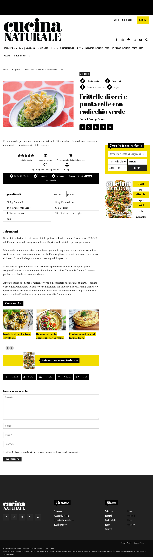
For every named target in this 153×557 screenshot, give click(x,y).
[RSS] (135, 40)
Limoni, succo (16, 213)
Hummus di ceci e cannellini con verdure (50, 335)
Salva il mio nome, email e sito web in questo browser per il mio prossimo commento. (43, 452)
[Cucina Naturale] (33, 42)
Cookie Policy (139, 543)
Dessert (108, 529)
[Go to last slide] (8, 348)
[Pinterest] (128, 40)
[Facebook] (116, 40)
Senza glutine (117, 81)
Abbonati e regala (61, 515)
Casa (107, 48)
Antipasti (109, 511)
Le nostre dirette (22, 55)
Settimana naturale (120, 48)
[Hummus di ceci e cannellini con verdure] (51, 319)
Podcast (7, 55)
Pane (129, 520)
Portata (132, 161)
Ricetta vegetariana (95, 81)
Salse (107, 524)
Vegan (116, 87)
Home (5, 69)
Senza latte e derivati (96, 87)
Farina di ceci (68, 202)
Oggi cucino (9, 48)
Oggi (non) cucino (27, 48)
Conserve (131, 524)
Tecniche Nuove (60, 524)
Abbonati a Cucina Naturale (60, 360)
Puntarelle (18, 202)
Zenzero (64, 207)
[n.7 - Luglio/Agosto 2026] (29, 360)
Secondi (108, 515)
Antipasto (16, 69)
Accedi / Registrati (123, 20)
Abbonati (143, 20)
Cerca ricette (138, 48)
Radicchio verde (22, 207)
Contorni (131, 515)
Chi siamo (58, 511)
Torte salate (110, 520)
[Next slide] (11, 348)
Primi (129, 511)
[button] (146, 40)
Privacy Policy (126, 543)
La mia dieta (43, 48)
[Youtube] (141, 40)
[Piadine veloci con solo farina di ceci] (84, 319)
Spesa (52, 48)
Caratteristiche (116, 161)
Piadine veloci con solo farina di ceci (82, 335)
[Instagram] (122, 40)
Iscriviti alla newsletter (64, 520)
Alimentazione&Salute (70, 48)
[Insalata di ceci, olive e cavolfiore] (18, 319)
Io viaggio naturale (94, 48)
